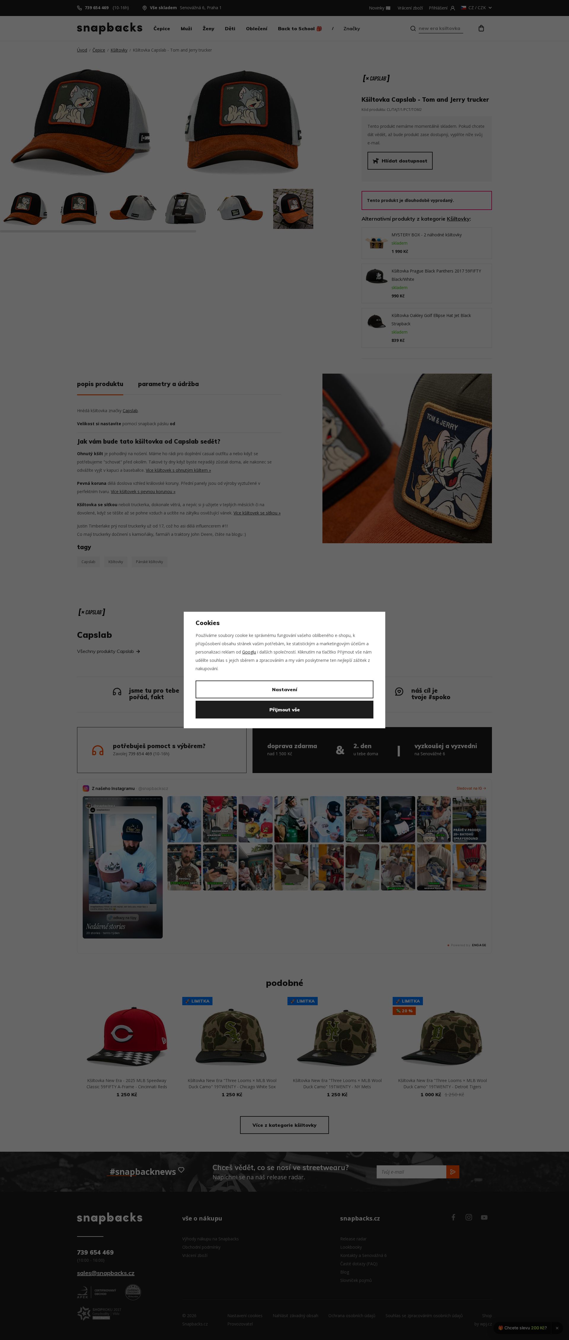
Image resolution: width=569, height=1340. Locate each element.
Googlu (249, 652)
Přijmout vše (284, 710)
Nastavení (284, 689)
